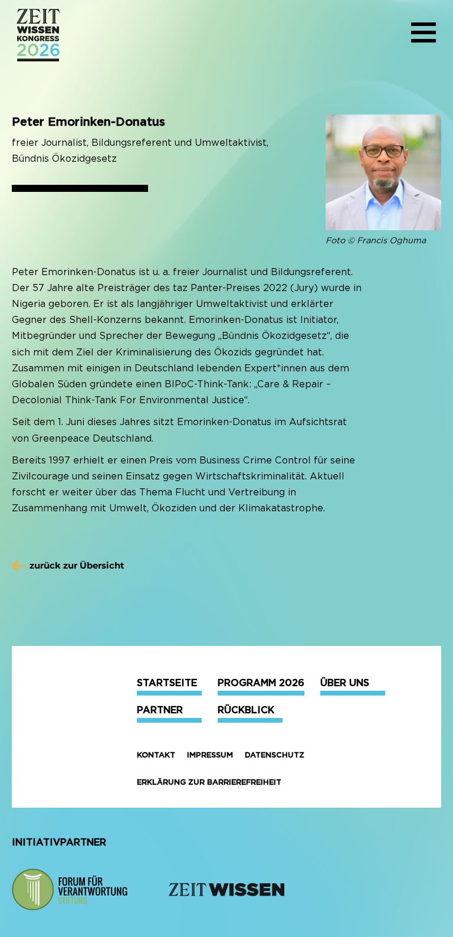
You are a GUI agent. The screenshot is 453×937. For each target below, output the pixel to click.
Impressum (210, 754)
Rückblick (246, 710)
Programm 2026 (261, 682)
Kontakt (156, 754)
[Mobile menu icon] (423, 34)
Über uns (344, 682)
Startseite (167, 682)
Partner (160, 710)
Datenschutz (274, 754)
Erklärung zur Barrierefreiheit (209, 782)
